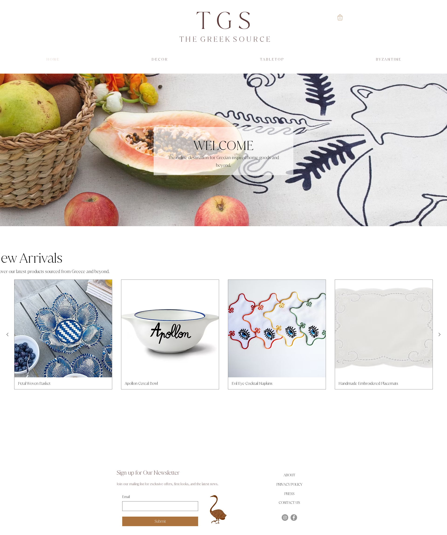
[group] (223, 334)
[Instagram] (285, 517)
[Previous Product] (7, 334)
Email (126, 497)
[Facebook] (294, 517)
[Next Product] (439, 334)
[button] (340, 17)
